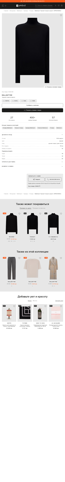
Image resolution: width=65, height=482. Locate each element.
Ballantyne (7, 95)
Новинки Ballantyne (43, 128)
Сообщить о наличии (32, 105)
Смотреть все (59, 300)
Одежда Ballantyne (30, 128)
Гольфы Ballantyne (7, 128)
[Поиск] (6, 6)
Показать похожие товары (54, 87)
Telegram (37, 179)
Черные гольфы (19, 128)
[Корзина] (61, 5)
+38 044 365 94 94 (54, 179)
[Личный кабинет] (55, 5)
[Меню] (3, 6)
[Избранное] (58, 5)
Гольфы (52, 128)
